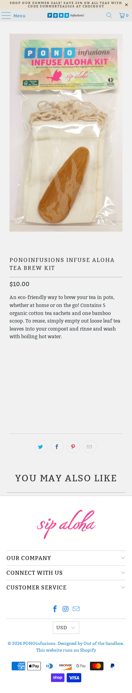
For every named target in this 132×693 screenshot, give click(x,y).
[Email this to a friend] (89, 446)
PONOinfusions (39, 643)
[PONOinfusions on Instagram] (65, 609)
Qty (13, 349)
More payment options (66, 411)
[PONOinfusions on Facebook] (55, 609)
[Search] (109, 15)
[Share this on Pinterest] (73, 446)
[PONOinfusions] (66, 15)
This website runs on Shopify (66, 650)
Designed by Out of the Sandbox (90, 643)
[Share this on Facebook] (57, 446)
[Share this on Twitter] (41, 446)
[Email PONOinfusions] (76, 609)
